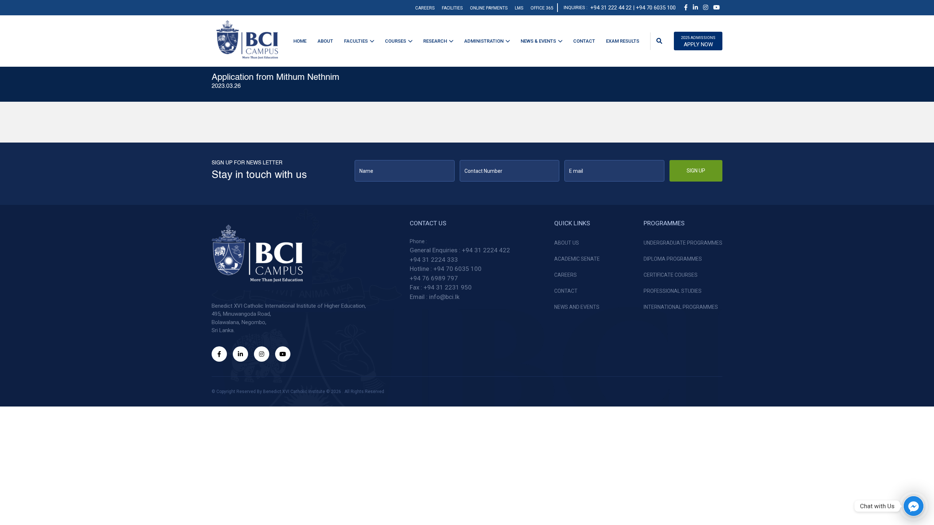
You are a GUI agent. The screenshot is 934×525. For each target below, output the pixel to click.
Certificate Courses (671, 275)
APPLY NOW (698, 41)
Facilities (452, 8)
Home (299, 41)
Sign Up (696, 171)
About (325, 41)
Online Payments (488, 8)
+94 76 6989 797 (434, 278)
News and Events (576, 307)
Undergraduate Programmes (683, 243)
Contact (584, 41)
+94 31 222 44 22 (611, 7)
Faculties (356, 41)
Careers (425, 8)
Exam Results (622, 41)
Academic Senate (577, 259)
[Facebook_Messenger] (913, 506)
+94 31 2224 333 (434, 259)
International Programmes (681, 307)
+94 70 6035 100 (457, 268)
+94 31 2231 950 (448, 287)
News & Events (538, 41)
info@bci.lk (444, 296)
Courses (395, 41)
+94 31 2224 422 (486, 250)
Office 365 (541, 8)
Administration (483, 41)
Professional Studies (673, 291)
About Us (566, 243)
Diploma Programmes (673, 259)
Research (435, 41)
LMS (519, 8)
